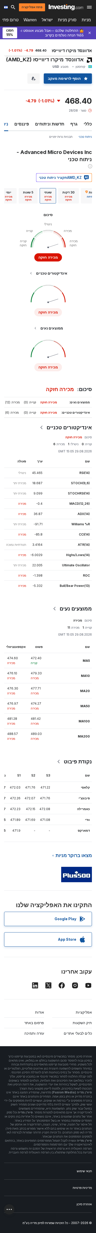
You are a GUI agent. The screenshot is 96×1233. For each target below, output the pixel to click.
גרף (74, 124)
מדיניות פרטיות (82, 1188)
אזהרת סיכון (84, 1204)
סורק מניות (67, 20)
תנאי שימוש (84, 1171)
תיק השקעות (82, 1023)
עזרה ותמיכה (34, 1033)
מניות (86, 20)
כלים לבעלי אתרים (78, 1033)
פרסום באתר (34, 1023)
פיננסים (21, 124)
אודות (39, 1012)
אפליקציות (84, 1012)
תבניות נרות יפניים (60, 137)
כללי (88, 124)
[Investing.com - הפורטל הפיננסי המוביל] (66, 7)
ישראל (47, 20)
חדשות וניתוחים (49, 124)
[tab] (68, 195)
